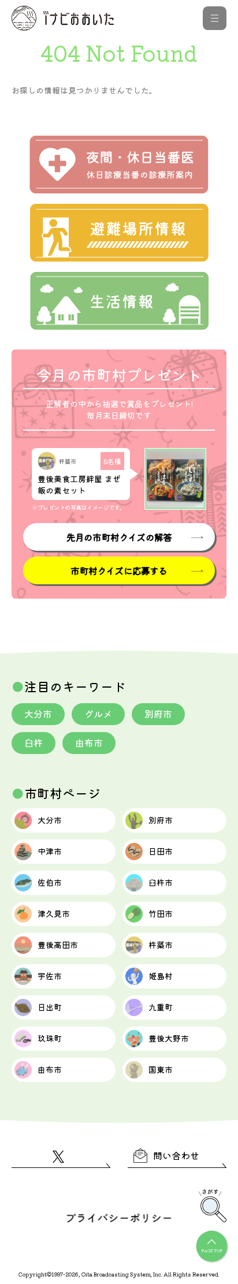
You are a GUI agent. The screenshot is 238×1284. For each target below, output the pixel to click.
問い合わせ (176, 1155)
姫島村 (160, 975)
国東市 (160, 1069)
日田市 (160, 851)
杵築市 (160, 944)
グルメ (98, 714)
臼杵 (33, 742)
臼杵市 (160, 882)
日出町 (50, 1007)
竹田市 (160, 913)
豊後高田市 (58, 944)
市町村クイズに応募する (118, 570)
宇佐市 (50, 975)
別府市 (158, 714)
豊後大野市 (168, 1038)
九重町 (160, 1007)
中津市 (50, 851)
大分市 (38, 714)
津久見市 (54, 913)
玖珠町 (50, 1038)
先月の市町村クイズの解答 (119, 537)
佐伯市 (50, 882)
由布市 (89, 742)
